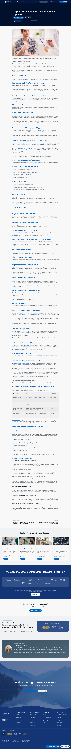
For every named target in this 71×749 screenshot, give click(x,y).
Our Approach (35, 1)
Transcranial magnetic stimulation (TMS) (20, 363)
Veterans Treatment (19, 723)
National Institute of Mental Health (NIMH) (24, 65)
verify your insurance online (31, 454)
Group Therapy (59, 720)
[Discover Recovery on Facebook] (3, 717)
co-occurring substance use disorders (27, 345)
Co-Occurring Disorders (47, 717)
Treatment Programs (20, 712)
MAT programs (15, 349)
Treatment (22, 1)
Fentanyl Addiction (33, 720)
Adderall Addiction (33, 714)
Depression (45, 719)
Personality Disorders (46, 720)
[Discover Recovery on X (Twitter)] (9, 717)
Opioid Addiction (32, 725)
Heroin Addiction (32, 722)
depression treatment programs (20, 439)
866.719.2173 (4, 720)
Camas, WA (53, 429)
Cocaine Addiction (33, 719)
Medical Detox (18, 717)
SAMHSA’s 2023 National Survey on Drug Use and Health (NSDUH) (30, 148)
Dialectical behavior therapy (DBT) (19, 279)
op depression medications (32, 306)
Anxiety (44, 714)
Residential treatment (16, 420)
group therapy (50, 297)
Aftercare (17, 714)
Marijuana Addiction (33, 723)
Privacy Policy (40, 746)
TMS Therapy (59, 725)
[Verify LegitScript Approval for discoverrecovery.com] (4, 734)
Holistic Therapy (59, 722)
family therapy (43, 297)
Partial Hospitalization (19, 719)
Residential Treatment (19, 720)
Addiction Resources (43, 1)
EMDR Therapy (59, 717)
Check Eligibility (51, 1)
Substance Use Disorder (35, 712)
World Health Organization (24, 63)
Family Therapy (59, 719)
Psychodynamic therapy (17, 292)
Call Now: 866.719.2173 (63, 1)
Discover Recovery (34, 746)
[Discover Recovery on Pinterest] (7, 717)
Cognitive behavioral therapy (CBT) (19, 267)
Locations (28, 1)
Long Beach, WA (47, 429)
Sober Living (18, 722)
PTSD (44, 722)
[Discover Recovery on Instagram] (5, 717)
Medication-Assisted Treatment (62, 723)
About (17, 1)
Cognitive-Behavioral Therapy (62, 714)
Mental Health (46, 712)
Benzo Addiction (32, 717)
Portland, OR (14, 430)
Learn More (6, 559)
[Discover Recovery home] (8, 713)
